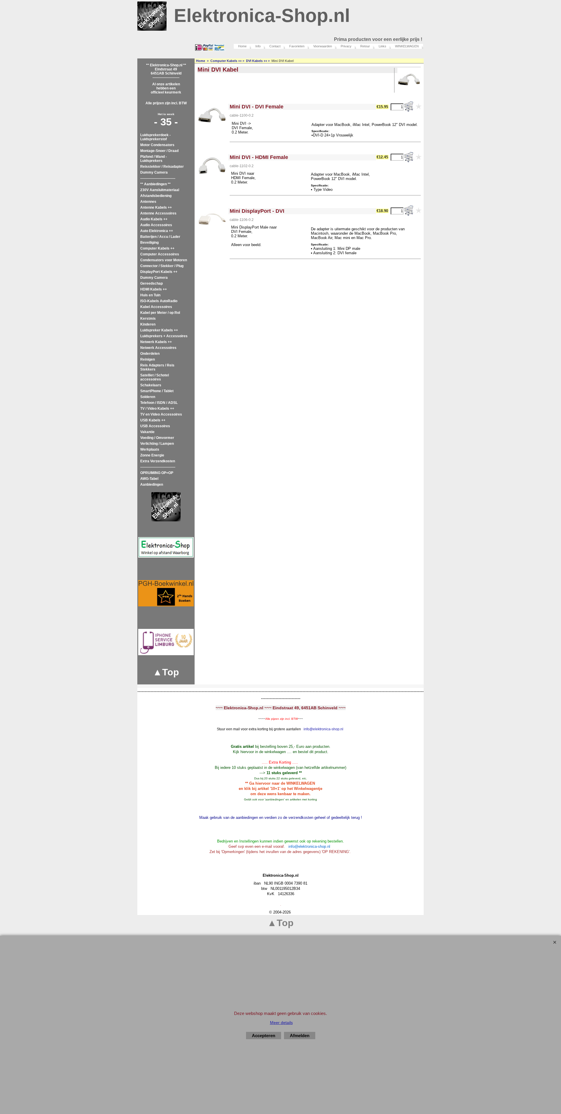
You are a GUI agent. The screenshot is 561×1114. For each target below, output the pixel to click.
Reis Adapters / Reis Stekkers (157, 367)
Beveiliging (149, 243)
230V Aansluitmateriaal (159, 190)
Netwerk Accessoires (158, 348)
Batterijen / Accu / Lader (160, 237)
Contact (274, 46)
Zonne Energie (152, 455)
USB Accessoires (155, 426)
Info (258, 46)
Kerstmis (148, 318)
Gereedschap (151, 283)
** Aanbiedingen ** (155, 184)
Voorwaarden (322, 46)
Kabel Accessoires (156, 307)
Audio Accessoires (156, 225)
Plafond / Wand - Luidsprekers (153, 159)
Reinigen (147, 359)
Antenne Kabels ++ (156, 207)
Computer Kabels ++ (157, 248)
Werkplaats (149, 449)
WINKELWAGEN (407, 46)
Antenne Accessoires (158, 213)
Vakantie (147, 432)
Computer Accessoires (159, 254)
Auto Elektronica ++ (156, 231)
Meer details (281, 1022)
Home (242, 46)
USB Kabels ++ (152, 420)
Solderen (147, 397)
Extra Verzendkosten (157, 461)
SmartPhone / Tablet (157, 391)
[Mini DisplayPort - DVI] (212, 219)
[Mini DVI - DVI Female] (212, 115)
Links (382, 46)
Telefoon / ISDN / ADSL (159, 403)
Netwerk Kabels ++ (156, 342)
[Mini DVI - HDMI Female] (212, 165)
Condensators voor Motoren (163, 260)
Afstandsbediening (156, 196)
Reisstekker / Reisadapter (162, 167)
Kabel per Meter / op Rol (160, 313)
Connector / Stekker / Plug (161, 266)
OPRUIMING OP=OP (156, 473)
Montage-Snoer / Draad (159, 151)
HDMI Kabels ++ (153, 289)
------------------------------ (157, 178)
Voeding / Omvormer (157, 438)
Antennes (148, 202)
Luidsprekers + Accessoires (164, 336)
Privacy (346, 46)
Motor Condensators (157, 145)
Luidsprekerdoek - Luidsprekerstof (155, 137)
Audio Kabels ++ (153, 219)
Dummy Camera (154, 172)
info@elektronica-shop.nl (323, 729)
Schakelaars (150, 385)
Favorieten (296, 46)
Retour (365, 46)
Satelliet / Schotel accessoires (154, 377)
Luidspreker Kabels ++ (159, 330)
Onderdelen (150, 354)
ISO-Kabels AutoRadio (158, 301)
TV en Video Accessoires (161, 414)
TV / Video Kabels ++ (157, 408)
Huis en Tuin (150, 295)
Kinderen (147, 324)
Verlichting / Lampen (157, 444)
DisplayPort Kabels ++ (158, 272)
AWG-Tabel (149, 479)
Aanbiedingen (151, 484)
